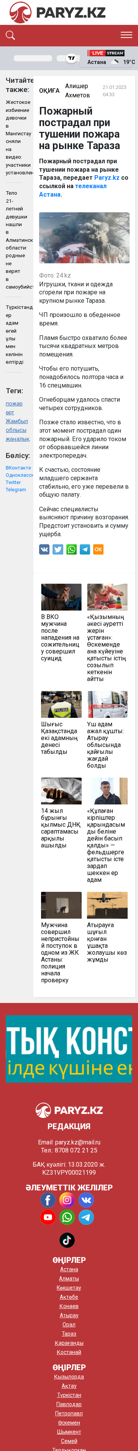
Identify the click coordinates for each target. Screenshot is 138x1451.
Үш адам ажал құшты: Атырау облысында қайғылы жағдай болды (105, 745)
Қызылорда (69, 1377)
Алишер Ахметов (77, 90)
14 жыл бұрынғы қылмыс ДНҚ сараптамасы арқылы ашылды (60, 828)
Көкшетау (69, 1288)
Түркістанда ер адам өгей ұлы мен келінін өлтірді (14, 334)
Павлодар (69, 1404)
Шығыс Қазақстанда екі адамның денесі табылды (59, 738)
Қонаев (69, 1306)
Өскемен (69, 1423)
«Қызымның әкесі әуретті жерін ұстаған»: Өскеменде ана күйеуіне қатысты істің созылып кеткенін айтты (106, 648)
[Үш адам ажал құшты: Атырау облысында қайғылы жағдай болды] (107, 704)
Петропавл (69, 1413)
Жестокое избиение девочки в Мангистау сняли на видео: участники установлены (14, 137)
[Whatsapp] (71, 551)
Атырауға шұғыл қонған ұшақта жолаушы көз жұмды (107, 942)
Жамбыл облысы (14, 425)
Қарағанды (69, 1343)
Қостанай (69, 1352)
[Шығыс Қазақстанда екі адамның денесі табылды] (61, 704)
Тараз (69, 1334)
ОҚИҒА (49, 90)
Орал (69, 1324)
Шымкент (69, 1432)
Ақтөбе (69, 1297)
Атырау (69, 1315)
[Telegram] (85, 551)
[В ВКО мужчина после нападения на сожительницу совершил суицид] (61, 597)
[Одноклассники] (98, 551)
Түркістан (69, 1395)
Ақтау (69, 1386)
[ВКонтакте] (44, 551)
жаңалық (14, 439)
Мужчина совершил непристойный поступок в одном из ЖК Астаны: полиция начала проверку (60, 953)
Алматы (69, 1278)
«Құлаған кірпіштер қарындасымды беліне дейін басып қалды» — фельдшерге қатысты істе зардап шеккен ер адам (106, 845)
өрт (10, 412)
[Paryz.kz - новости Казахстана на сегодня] (57, 12)
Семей (69, 1441)
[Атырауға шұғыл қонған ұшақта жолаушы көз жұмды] (107, 905)
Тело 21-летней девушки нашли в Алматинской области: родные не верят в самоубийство (14, 240)
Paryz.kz (107, 177)
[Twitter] (58, 551)
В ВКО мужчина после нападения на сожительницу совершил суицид (60, 638)
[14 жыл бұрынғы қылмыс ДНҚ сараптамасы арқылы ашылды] (61, 791)
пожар (14, 404)
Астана (69, 1269)
